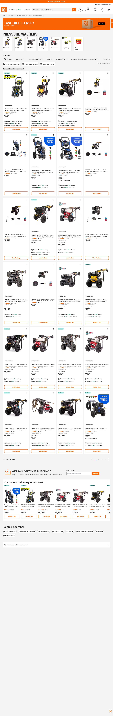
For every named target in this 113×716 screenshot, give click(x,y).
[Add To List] (26, 73)
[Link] (16, 101)
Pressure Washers (38, 15)
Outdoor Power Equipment (23, 15)
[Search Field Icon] (74, 9)
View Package (96, 129)
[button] (103, 63)
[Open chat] (112, 23)
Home (4, 15)
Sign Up (95, 473)
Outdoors (10, 15)
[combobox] (52, 9)
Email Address (70, 470)
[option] (108, 459)
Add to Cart (16, 129)
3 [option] (101, 459)
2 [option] (98, 459)
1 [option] (95, 459)
